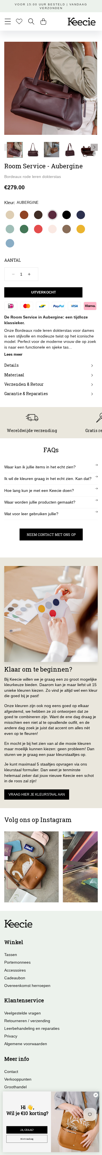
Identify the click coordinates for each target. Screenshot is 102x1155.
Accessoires (15, 970)
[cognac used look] (24, 215)
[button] (7, 21)
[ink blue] (80, 215)
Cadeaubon (14, 978)
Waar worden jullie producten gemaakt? (39, 502)
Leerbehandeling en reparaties (32, 1028)
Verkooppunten (17, 1079)
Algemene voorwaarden (25, 1043)
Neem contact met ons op (51, 534)
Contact (11, 1071)
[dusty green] (10, 229)
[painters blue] (10, 243)
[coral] (38, 229)
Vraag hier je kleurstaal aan (36, 794)
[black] (66, 215)
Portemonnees (17, 962)
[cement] (10, 215)
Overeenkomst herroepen (27, 985)
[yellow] (80, 229)
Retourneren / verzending (27, 1020)
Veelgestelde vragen (22, 1013)
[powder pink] (52, 229)
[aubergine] (52, 215)
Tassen (10, 954)
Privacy (10, 1036)
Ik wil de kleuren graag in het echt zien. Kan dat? (48, 478)
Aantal (12, 260)
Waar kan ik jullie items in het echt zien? (40, 467)
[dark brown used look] (38, 215)
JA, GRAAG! (27, 1129)
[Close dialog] (95, 1095)
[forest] (24, 229)
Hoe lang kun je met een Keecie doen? (39, 490)
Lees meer (13, 354)
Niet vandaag (26, 1138)
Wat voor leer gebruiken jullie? (31, 514)
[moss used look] (66, 229)
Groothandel (15, 1087)
